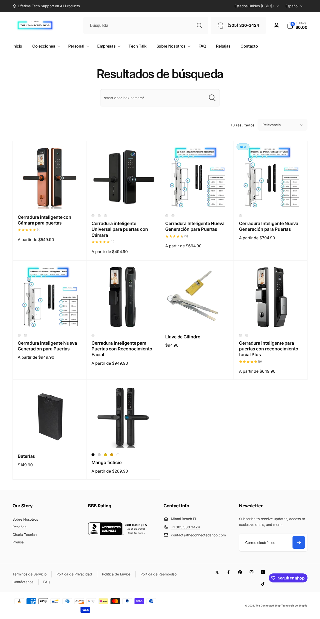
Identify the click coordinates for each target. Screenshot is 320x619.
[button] (297, 25)
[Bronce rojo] (105, 215)
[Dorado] (246, 335)
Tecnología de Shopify (294, 605)
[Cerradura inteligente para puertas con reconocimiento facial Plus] (271, 319)
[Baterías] (49, 439)
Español (292, 6)
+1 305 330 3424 (185, 527)
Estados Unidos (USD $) (254, 6)
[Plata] (99, 215)
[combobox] (145, 25)
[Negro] (93, 215)
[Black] (93, 454)
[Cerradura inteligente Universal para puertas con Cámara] (123, 199)
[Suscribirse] (298, 542)
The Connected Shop (268, 605)
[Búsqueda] (199, 26)
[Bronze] (111, 454)
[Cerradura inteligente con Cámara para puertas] (49, 199)
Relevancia (271, 125)
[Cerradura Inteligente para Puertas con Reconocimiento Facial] (123, 319)
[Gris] (240, 335)
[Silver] (99, 454)
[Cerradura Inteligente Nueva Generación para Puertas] (197, 199)
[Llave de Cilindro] (197, 319)
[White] (118, 454)
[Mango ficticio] (123, 439)
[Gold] (105, 454)
